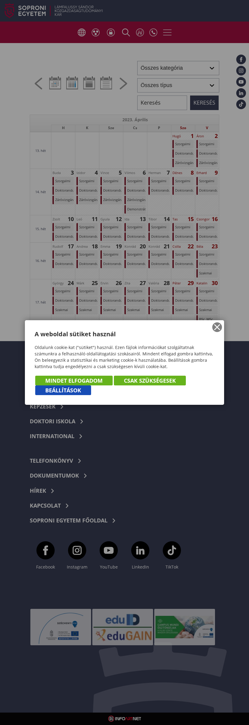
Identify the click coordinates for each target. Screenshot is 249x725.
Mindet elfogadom (74, 380)
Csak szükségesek (150, 380)
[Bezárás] (217, 327)
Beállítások (63, 390)
